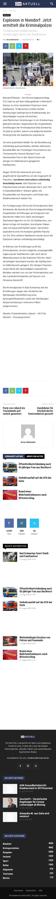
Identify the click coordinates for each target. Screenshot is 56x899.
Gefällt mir (9, 520)
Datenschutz (31, 890)
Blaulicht (12, 10)
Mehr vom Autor (35, 456)
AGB (40, 890)
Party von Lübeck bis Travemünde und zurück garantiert (14, 411)
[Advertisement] (28, 350)
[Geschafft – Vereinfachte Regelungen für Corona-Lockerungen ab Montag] (10, 803)
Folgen (22, 520)
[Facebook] (6, 46)
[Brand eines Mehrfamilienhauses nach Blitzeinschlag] (10, 495)
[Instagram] (28, 766)
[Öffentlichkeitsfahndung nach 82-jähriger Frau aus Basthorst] (10, 467)
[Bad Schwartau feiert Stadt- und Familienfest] (10, 557)
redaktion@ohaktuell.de (38, 758)
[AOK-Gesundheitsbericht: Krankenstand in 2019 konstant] (10, 789)
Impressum (18, 890)
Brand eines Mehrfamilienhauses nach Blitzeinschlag (33, 494)
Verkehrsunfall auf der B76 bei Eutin (36, 604)
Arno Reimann (13, 39)
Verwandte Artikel (14, 456)
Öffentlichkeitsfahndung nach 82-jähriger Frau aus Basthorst (36, 590)
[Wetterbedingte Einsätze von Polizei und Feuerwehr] (10, 641)
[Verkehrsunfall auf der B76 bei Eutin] (10, 481)
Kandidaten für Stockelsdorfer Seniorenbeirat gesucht (40, 411)
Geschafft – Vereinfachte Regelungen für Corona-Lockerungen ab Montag (33, 801)
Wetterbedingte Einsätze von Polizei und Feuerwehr (35, 639)
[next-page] (9, 505)
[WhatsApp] (12, 46)
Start (5, 10)
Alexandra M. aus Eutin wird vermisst (34, 815)
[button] (4, 4)
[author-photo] (28, 438)
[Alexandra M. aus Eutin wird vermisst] (10, 817)
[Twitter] (19, 46)
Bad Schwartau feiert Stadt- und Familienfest (34, 555)
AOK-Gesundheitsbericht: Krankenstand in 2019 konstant (36, 787)
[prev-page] (4, 505)
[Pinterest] (25, 46)
